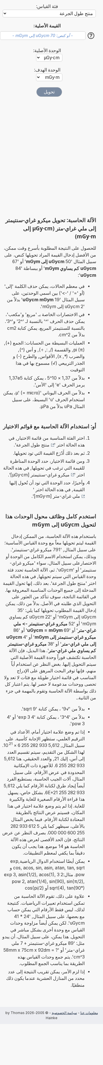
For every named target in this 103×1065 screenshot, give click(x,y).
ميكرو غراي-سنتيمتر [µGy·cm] (40, 475)
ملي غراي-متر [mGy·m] (57, 496)
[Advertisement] (51, 156)
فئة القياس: (47, 6)
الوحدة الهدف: (47, 70)
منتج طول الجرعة (32, 445)
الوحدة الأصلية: (47, 50)
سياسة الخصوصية (64, 1013)
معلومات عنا (89, 1013)
